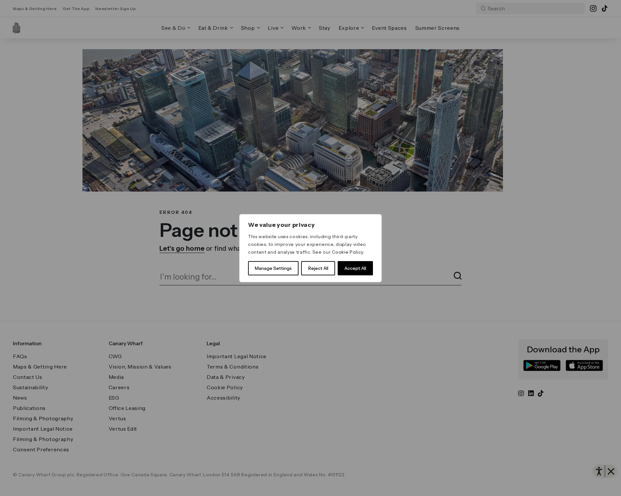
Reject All (318, 268)
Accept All (355, 268)
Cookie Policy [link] (347, 252)
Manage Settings (273, 268)
